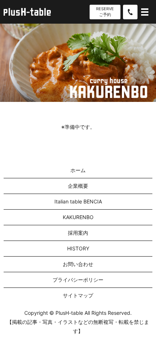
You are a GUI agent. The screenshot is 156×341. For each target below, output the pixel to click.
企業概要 (78, 186)
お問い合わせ (78, 264)
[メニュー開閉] (144, 12)
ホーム (78, 170)
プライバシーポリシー (78, 280)
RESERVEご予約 (105, 11)
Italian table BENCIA (78, 201)
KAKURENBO (78, 217)
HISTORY (78, 248)
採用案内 (78, 233)
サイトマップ (78, 295)
